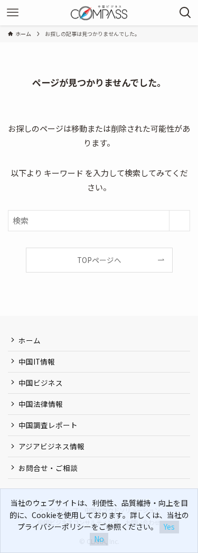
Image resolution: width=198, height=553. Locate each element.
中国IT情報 (36, 361)
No (99, 538)
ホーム (29, 340)
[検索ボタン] (185, 12)
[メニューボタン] (12, 12)
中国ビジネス (40, 382)
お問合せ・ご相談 (48, 468)
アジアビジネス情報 (51, 446)
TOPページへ (99, 260)
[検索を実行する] (179, 220)
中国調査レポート (48, 425)
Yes (169, 526)
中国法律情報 (40, 403)
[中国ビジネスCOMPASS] (99, 12)
